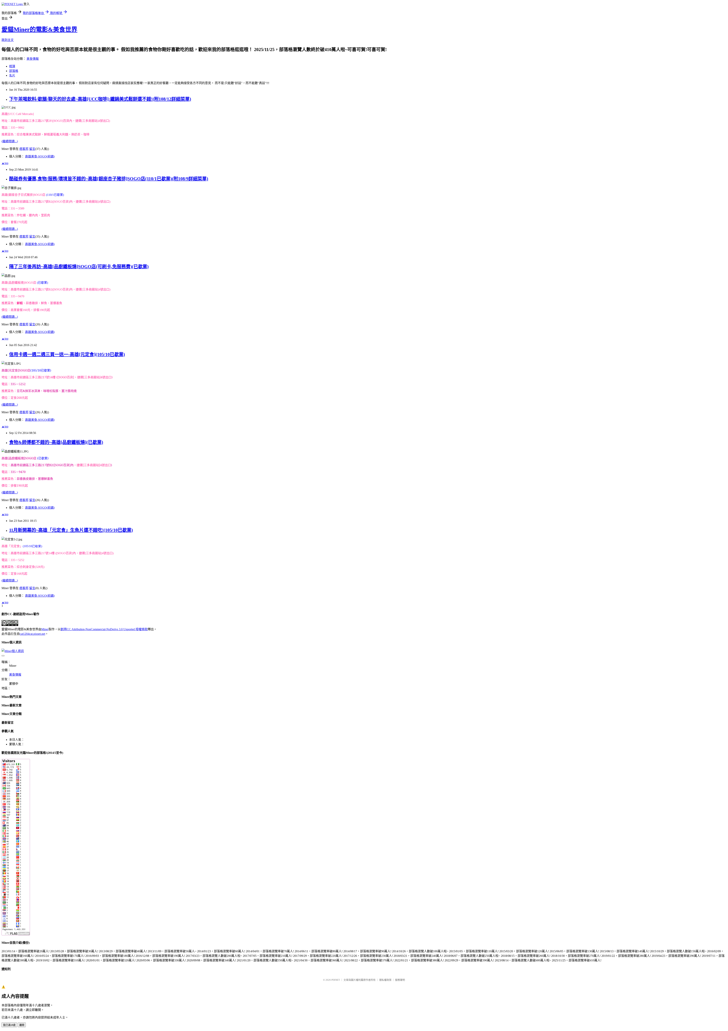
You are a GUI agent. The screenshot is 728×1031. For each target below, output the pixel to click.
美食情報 (33, 58)
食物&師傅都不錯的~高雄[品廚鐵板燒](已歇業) (56, 442)
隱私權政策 (385, 979)
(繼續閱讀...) (10, 141)
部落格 (13, 70)
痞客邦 (23, 148)
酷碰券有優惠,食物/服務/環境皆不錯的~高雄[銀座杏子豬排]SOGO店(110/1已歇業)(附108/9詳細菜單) (108, 178)
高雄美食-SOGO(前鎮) (40, 156)
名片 (12, 75)
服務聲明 (400, 979)
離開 (21, 1025)
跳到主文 (8, 40)
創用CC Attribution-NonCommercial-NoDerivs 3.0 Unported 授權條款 (104, 629)
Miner (45, 629)
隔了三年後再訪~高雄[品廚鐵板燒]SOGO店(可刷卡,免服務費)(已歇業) (79, 266)
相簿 (12, 66)
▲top (5, 163)
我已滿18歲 (9, 1025)
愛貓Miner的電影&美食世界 (39, 29)
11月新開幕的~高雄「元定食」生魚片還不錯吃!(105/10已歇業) (71, 530)
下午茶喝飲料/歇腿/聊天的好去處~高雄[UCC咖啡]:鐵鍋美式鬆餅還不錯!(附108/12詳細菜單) (100, 99)
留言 (32, 148)
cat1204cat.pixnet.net (32, 633)
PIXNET (335, 979)
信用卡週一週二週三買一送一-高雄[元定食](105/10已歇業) (67, 354)
